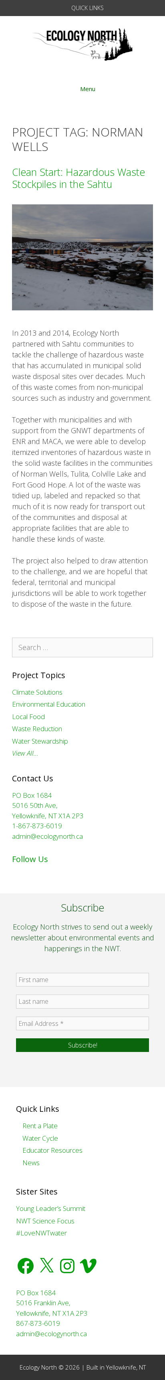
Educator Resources (51, 1150)
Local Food (28, 716)
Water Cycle (39, 1138)
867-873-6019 (38, 1323)
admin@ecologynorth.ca (47, 836)
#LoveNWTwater (41, 1232)
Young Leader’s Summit (50, 1208)
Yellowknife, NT (126, 1367)
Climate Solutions (37, 692)
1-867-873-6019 (37, 825)
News (30, 1162)
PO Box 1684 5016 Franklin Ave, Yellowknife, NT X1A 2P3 (52, 1303)
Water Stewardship (40, 741)
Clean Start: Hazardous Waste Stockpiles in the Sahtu (78, 178)
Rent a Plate (39, 1125)
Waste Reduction (37, 728)
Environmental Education (48, 704)
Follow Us (30, 859)
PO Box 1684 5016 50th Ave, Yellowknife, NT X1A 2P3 (48, 805)
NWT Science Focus (45, 1220)
